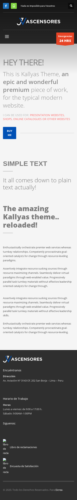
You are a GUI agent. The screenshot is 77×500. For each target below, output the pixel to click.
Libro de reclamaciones (23, 447)
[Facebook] (6, 6)
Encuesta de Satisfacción (24, 466)
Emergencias (65, 39)
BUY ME (9, 133)
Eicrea (58, 490)
